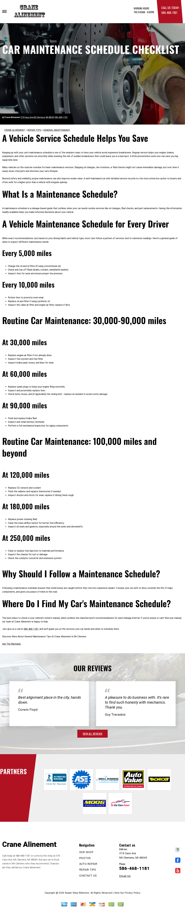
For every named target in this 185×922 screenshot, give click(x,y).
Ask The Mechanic (11, 644)
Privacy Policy (132, 892)
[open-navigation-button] (4, 11)
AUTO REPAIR (88, 864)
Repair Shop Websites (77, 892)
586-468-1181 (169, 12)
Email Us (125, 876)
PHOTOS (85, 858)
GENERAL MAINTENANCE (56, 130)
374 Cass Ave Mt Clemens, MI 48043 (37, 117)
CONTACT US (88, 875)
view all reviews (92, 734)
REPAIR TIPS (34, 130)
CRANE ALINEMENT (14, 130)
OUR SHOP (86, 852)
